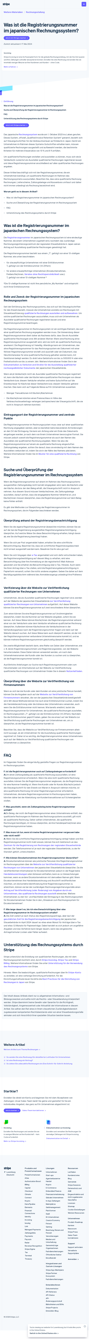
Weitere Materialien (13, 12)
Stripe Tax (63, 960)
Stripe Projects (52, 1307)
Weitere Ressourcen (76, 1213)
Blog (70, 1178)
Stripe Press (73, 1232)
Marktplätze (51, 1204)
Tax (26, 1252)
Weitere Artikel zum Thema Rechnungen (21, 1049)
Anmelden (72, 1259)
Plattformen (51, 1210)
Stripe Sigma (30, 1249)
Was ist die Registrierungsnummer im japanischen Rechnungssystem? (33, 105)
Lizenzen (71, 1203)
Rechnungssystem (28, 134)
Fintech (49, 1223)
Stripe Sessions (74, 1185)
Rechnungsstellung (35, 12)
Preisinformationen (32, 1175)
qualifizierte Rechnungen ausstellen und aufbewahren (51, 313)
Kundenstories (74, 1175)
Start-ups (50, 1175)
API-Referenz (51, 1292)
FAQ (5, 114)
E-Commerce (51, 1188)
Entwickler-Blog (52, 1311)
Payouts (28, 1239)
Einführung (8, 101)
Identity (28, 1216)
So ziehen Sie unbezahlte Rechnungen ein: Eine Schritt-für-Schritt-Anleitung (39, 1063)
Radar (27, 1242)
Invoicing (28, 1220)
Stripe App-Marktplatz (55, 1270)
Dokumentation (52, 1288)
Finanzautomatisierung (55, 1194)
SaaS (48, 1214)
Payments (29, 1236)
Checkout (29, 1191)
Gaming (49, 1227)
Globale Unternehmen (55, 1197)
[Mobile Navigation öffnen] (84, 4)
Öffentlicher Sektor (54, 1254)
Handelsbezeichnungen (15, 874)
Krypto (27, 1201)
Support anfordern (75, 1247)
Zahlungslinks (30, 1233)
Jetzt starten (11, 1110)
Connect (28, 1197)
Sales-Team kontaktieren (33, 1110)
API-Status (50, 1295)
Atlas (27, 1178)
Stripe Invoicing (49, 960)
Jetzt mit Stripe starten (16, 38)
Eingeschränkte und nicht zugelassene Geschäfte (76, 1197)
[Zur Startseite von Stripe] (6, 1168)
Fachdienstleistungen (54, 1251)
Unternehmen (51, 1172)
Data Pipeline (30, 1204)
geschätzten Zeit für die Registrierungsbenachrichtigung (32, 919)
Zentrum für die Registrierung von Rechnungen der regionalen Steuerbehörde (42, 845)
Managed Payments (33, 1229)
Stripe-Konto (74, 972)
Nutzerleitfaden (74, 671)
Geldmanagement (53, 1207)
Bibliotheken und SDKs (55, 1304)
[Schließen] (84, 1327)
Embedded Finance (53, 1191)
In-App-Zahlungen (53, 1201)
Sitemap (71, 1206)
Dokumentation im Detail (57, 1138)
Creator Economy (53, 1220)
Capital (27, 1188)
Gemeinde (72, 1182)
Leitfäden (72, 1172)
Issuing (27, 1223)
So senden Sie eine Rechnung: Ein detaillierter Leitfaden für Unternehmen (38, 1057)
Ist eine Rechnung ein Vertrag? (19, 1060)
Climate (28, 1194)
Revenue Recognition (33, 1246)
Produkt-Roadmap (75, 1222)
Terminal (28, 1255)
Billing (27, 1184)
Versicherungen (52, 1236)
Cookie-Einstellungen (76, 1209)
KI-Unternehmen (52, 1217)
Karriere (71, 1225)
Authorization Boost (33, 1181)
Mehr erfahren (10, 67)
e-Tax (34, 555)
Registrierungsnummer (18, 237)
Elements (28, 1207)
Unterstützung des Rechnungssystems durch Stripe (26, 118)
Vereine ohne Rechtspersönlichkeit (41, 274)
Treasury (28, 1259)
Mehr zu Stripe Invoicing (14, 1141)
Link (26, 1226)
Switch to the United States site (43, 1333)
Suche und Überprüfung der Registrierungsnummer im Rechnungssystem (35, 110)
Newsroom (72, 1228)
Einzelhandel (51, 1258)
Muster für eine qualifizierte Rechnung (58, 453)
